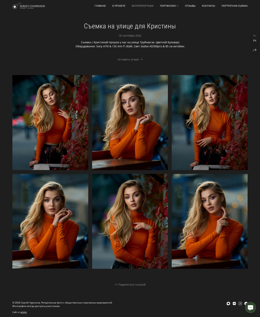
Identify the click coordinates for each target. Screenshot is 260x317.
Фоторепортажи (143, 5)
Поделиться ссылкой (132, 284)
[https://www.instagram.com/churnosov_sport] (240, 303)
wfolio (24, 312)
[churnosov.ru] (28, 5)
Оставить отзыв (128, 59)
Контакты (208, 5)
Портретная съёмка (235, 5)
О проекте (118, 5)
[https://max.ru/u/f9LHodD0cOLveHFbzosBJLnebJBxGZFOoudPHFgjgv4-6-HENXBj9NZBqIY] (228, 303)
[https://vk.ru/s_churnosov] (234, 303)
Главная (100, 5)
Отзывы (190, 5)
